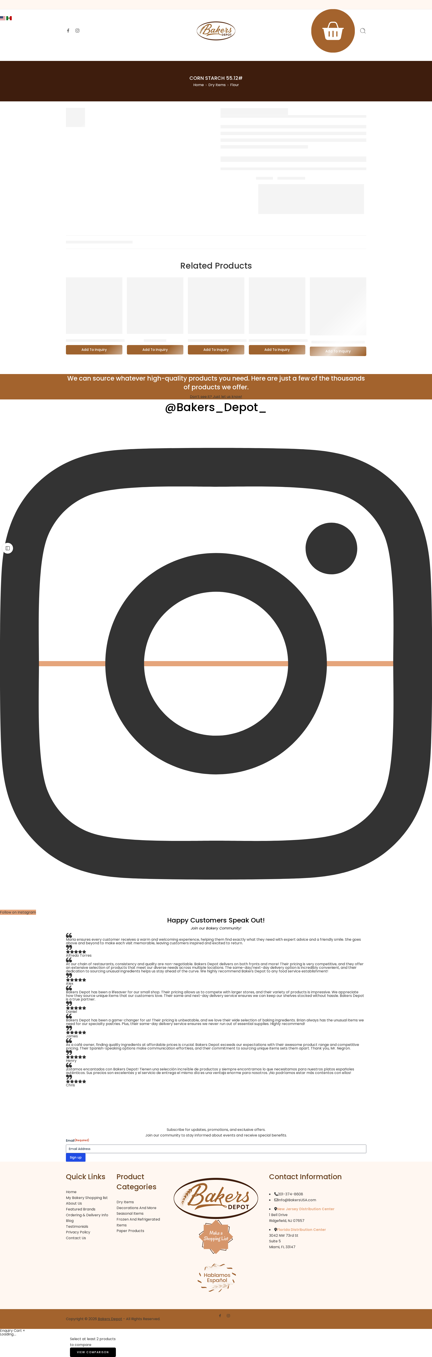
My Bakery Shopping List (227, 54)
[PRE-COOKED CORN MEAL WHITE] (277, 305)
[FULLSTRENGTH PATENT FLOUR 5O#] (94, 305)
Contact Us (319, 54)
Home (107, 54)
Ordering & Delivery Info (279, 54)
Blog (70, 1220)
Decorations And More (136, 1207)
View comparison (93, 1352)
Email (77, 1140)
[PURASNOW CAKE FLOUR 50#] (216, 305)
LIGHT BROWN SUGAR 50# (338, 342)
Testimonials (77, 1226)
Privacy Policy (78, 1232)
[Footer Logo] (216, 1198)
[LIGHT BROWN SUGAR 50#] (338, 306)
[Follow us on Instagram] (77, 30)
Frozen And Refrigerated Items (138, 1222)
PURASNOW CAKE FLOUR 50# (217, 340)
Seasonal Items (130, 1213)
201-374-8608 (290, 1194)
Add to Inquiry (94, 349)
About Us (130, 54)
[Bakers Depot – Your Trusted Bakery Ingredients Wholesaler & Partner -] (216, 31)
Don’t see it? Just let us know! (216, 396)
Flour (234, 84)
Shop (152, 54)
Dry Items (217, 84)
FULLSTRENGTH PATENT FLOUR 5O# (101, 340)
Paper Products (130, 1230)
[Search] (363, 31)
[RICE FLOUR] (155, 305)
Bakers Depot (110, 1318)
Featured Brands (181, 54)
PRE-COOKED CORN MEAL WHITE (282, 340)
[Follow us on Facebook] (68, 30)
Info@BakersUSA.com (297, 1200)
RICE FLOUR (155, 340)
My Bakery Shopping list (87, 1197)
